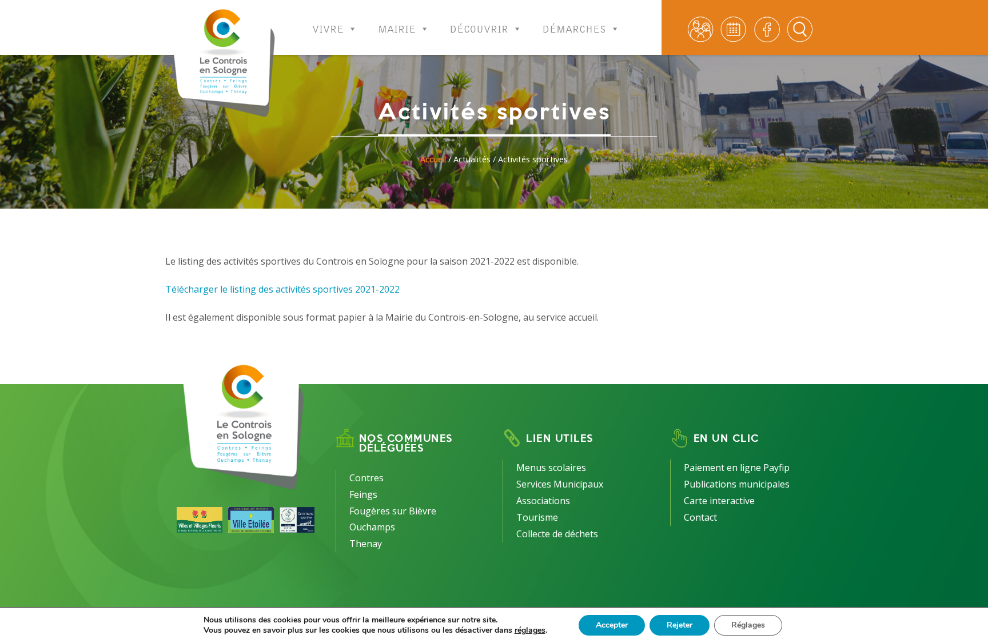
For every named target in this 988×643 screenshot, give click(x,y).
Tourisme (537, 517)
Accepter (612, 625)
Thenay (365, 543)
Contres (366, 478)
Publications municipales (737, 484)
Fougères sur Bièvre (392, 511)
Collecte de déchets (557, 534)
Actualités (472, 159)
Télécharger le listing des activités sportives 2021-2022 (282, 289)
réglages (530, 630)
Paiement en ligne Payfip (737, 467)
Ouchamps (372, 527)
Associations (543, 500)
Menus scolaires (551, 467)
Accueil (433, 159)
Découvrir (479, 26)
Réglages (748, 625)
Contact (700, 517)
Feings (363, 494)
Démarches (574, 26)
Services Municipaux (559, 484)
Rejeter (679, 625)
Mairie (397, 26)
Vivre (328, 26)
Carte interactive (719, 500)
